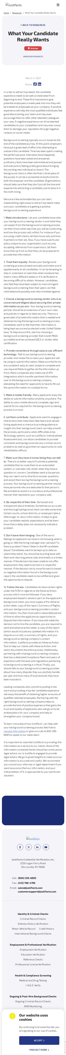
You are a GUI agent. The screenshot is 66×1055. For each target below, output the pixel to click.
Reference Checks (33, 959)
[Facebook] (35, 84)
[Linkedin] (39, 84)
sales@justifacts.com (30, 887)
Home (6, 13)
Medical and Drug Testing (33, 980)
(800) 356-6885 (27, 877)
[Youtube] (46, 847)
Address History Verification (33, 923)
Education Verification (33, 954)
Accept (38, 1040)
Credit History (46, 928)
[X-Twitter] (29, 847)
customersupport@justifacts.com (37, 891)
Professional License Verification (33, 964)
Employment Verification (33, 949)
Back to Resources (34, 25)
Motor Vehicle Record (23, 928)
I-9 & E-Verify (33, 985)
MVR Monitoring (33, 1006)
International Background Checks (33, 933)
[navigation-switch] (58, 5)
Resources (17, 13)
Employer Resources (33, 56)
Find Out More (38, 1049)
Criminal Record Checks (33, 918)
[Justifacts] (20, 4)
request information (15, 731)
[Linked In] (37, 847)
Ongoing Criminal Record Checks (33, 1001)
